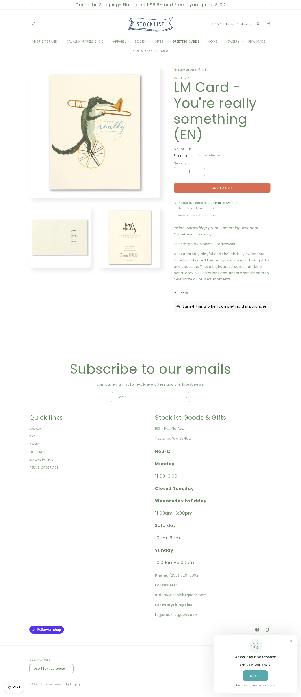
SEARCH (35, 428)
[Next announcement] (270, 5)
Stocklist (47, 684)
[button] (34, 24)
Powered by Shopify (67, 684)
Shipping (180, 155)
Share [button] (183, 293)
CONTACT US (40, 452)
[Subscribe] (185, 397)
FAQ (32, 436)
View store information (197, 215)
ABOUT (34, 444)
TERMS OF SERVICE (44, 467)
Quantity (180, 163)
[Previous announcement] (31, 5)
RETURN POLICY (41, 460)
